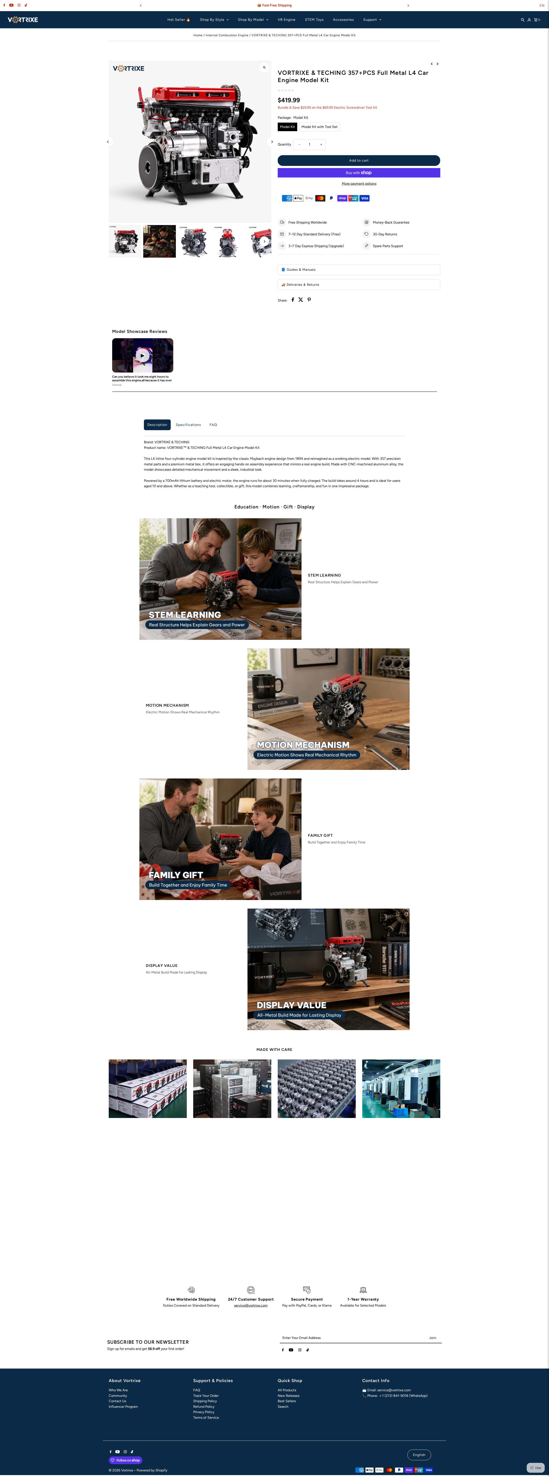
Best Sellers (287, 1401)
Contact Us (117, 1401)
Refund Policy (203, 1407)
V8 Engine (287, 20)
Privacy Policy (203, 1412)
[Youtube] (11, 5)
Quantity (284, 144)
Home (198, 35)
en (542, 5)
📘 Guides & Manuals (298, 270)
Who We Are (118, 1390)
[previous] (431, 63)
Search (283, 1407)
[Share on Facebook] (293, 301)
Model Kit (287, 127)
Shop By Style (212, 20)
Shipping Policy (205, 1401)
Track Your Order (206, 1396)
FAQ (213, 425)
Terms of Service (206, 1417)
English (419, 1455)
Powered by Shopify (152, 1470)
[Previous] (141, 5)
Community (118, 1396)
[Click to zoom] (264, 67)
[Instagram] (19, 5)
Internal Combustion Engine (227, 35)
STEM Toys (314, 20)
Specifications (188, 425)
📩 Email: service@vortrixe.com (386, 1390)
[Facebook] (3, 5)
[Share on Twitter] (300, 301)
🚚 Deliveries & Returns (300, 285)
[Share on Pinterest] (309, 301)
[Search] (523, 19)
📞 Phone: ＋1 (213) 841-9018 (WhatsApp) (395, 1396)
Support (370, 20)
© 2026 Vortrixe (121, 1470)
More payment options (359, 184)
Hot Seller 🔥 (179, 20)
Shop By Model (251, 20)
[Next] (408, 5)
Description (157, 425)
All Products (287, 1390)
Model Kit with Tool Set (320, 127)
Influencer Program (123, 1407)
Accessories (343, 20)
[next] (437, 63)
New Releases (288, 1396)
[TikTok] (25, 5)
